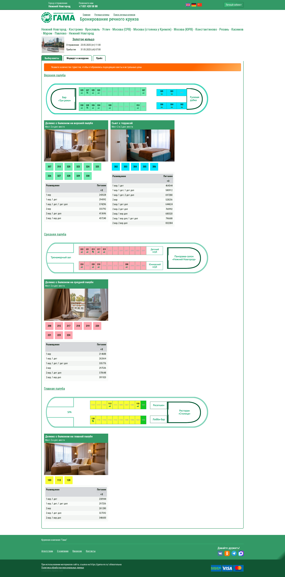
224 (68, 335)
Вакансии (77, 551)
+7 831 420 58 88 (88, 6)
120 (68, 480)
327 (59, 176)
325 (97, 166)
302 (116, 166)
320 (68, 166)
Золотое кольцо (83, 39)
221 (49, 335)
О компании (62, 551)
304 (135, 166)
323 (78, 166)
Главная (86, 14)
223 (59, 335)
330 (87, 176)
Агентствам (47, 551)
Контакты (90, 551)
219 (87, 326)
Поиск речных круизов (124, 14)
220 (97, 326)
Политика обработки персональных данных (62, 567)
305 (144, 166)
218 (78, 326)
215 (59, 326)
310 (59, 166)
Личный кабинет (234, 4)
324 (87, 166)
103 (49, 480)
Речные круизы (102, 14)
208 (49, 326)
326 (49, 176)
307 (49, 166)
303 (125, 166)
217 (68, 326)
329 (78, 176)
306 (154, 166)
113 (59, 480)
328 (68, 176)
